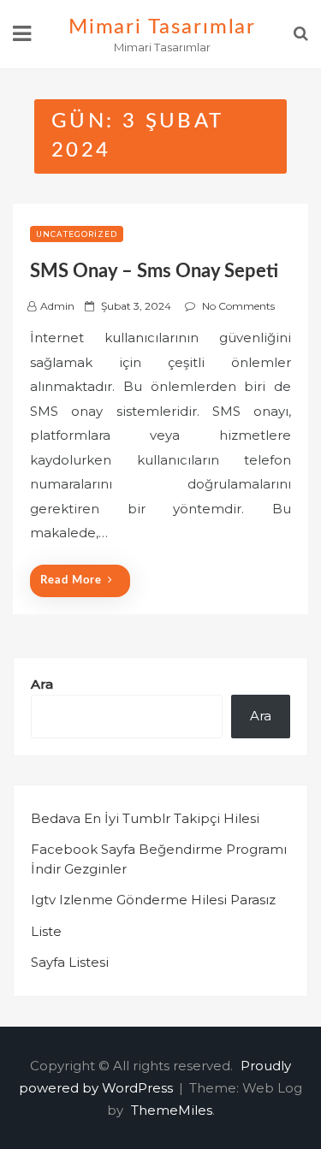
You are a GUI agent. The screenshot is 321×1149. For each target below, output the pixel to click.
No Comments (238, 305)
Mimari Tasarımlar (162, 27)
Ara (42, 684)
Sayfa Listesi (70, 962)
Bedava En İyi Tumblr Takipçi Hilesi (145, 818)
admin (57, 305)
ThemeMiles (171, 1110)
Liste (46, 931)
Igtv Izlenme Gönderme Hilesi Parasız (153, 899)
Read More (71, 580)
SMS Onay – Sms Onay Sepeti (154, 271)
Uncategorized (76, 234)
